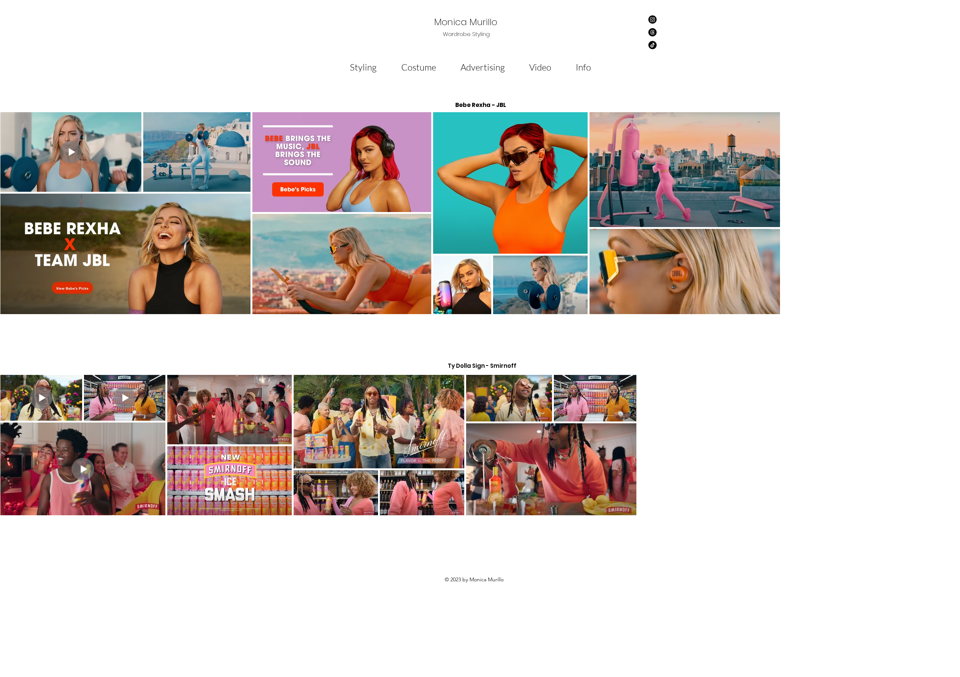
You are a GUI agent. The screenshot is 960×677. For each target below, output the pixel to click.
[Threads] (652, 32)
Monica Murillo (467, 22)
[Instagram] (652, 19)
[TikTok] (652, 45)
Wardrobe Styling (467, 34)
